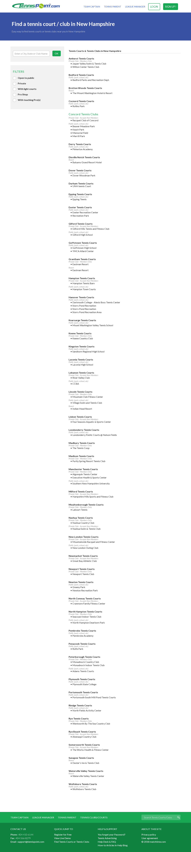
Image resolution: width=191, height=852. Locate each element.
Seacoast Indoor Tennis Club (86, 616)
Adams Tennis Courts (83, 671)
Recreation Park (80, 215)
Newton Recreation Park (85, 590)
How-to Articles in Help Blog (113, 845)
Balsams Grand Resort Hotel (87, 162)
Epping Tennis (79, 199)
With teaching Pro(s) (29, 99)
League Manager (135, 6)
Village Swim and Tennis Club (87, 402)
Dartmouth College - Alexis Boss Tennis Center (96, 302)
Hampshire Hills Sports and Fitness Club (92, 496)
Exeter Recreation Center (85, 212)
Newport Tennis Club (83, 574)
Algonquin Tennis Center (84, 474)
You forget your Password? (111, 834)
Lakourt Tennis (79, 509)
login (154, 6)
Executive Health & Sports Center (89, 477)
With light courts (27, 88)
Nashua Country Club (83, 522)
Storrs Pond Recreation (84, 305)
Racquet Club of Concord (85, 120)
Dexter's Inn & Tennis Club (85, 762)
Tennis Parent (112, 6)
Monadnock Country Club (85, 661)
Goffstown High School (84, 247)
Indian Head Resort (82, 408)
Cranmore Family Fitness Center (88, 603)
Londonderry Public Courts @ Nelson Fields (94, 434)
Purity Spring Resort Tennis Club (88, 461)
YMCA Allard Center (83, 251)
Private (22, 83)
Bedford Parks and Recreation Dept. (90, 79)
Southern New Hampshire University (91, 483)
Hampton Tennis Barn (83, 283)
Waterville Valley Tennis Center (88, 776)
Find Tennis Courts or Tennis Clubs (71, 841)
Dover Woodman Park (83, 175)
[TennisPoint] (36, 5)
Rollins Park (78, 106)
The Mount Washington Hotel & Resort (92, 93)
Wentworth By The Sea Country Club (91, 723)
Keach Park (78, 129)
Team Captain (91, 6)
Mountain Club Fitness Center (87, 396)
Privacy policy (148, 834)
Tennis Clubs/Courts (93, 817)
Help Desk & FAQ (107, 841)
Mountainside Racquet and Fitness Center (93, 541)
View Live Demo (62, 838)
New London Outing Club (85, 547)
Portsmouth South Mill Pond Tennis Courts (94, 697)
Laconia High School (82, 364)
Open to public (26, 77)
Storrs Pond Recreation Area (86, 312)
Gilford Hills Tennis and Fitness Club (90, 228)
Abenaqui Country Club (84, 736)
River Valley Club (81, 377)
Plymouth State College (84, 684)
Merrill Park (78, 136)
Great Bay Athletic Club (84, 560)
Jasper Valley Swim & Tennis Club (89, 63)
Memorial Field (80, 132)
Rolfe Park (77, 648)
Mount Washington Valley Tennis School (92, 325)
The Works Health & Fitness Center (90, 749)
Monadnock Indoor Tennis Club (88, 665)
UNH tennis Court (81, 186)
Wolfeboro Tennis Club (84, 789)
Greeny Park (78, 587)
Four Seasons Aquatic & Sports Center (91, 421)
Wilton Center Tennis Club (85, 66)
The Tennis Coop (81, 448)
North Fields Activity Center (86, 710)
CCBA (75, 383)
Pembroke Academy (82, 635)
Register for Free (62, 834)
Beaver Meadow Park (83, 126)
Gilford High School (82, 234)
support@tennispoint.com (31, 841)
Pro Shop (23, 94)
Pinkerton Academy (82, 149)
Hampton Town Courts (84, 289)
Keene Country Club (82, 338)
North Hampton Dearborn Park (88, 622)
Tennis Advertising (107, 838)
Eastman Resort (80, 264)
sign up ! (170, 6)
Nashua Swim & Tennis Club (86, 528)
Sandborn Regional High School (88, 351)
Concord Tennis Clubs (83, 114)
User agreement (149, 838)
